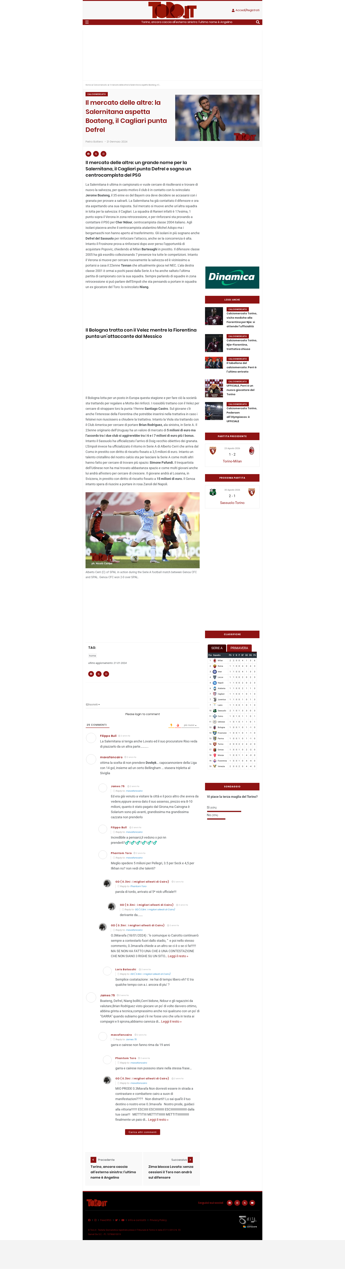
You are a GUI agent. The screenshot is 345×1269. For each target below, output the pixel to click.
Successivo (179, 1160)
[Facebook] (230, 1203)
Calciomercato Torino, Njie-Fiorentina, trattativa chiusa (242, 345)
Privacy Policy (158, 1220)
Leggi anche (232, 300)
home (92, 655)
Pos (210, 655)
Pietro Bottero (94, 141)
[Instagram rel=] (237, 1203)
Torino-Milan (232, 461)
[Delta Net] (248, 1222)
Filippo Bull (108, 736)
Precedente (106, 1160)
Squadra (216, 655)
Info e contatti (137, 1220)
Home (88, 85)
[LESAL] (232, 277)
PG (230, 655)
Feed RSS (105, 1220)
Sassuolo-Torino (232, 503)
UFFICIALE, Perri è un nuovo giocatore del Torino (240, 390)
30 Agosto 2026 (232, 490)
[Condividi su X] (96, 154)
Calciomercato (100, 85)
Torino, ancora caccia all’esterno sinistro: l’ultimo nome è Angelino (113, 1172)
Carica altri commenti (143, 1132)
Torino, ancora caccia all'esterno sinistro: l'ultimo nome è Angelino (186, 22)
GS (246, 655)
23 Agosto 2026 (232, 448)
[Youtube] (252, 1203)
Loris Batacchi (125, 969)
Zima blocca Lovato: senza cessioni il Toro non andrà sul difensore (170, 1172)
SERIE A (217, 648)
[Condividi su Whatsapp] (103, 154)
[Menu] (87, 22)
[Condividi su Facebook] (88, 154)
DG (250, 655)
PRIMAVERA (239, 648)
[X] (245, 1203)
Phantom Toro (138, 886)
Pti (254, 655)
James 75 (118, 786)
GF (242, 655)
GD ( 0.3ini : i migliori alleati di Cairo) (142, 882)
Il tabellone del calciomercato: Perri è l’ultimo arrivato (242, 367)
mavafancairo (111, 757)
